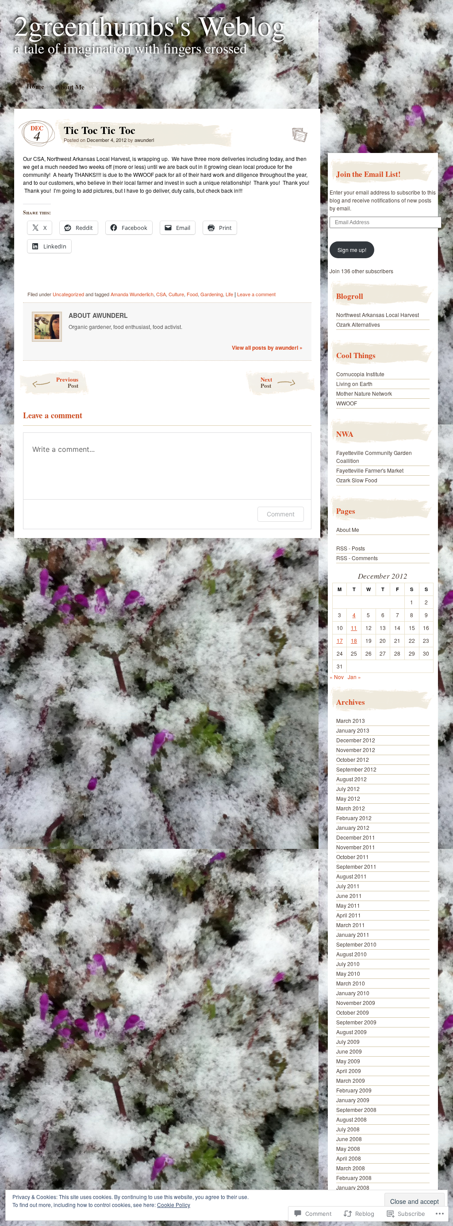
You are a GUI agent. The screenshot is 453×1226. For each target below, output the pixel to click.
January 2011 (352, 934)
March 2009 (350, 1080)
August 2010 (351, 954)
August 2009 (351, 1031)
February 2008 (354, 1177)
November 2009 (355, 1002)
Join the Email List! (368, 174)
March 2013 (350, 720)
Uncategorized (68, 294)
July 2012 (348, 788)
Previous (67, 382)
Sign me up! (352, 249)
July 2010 (348, 963)
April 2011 (348, 915)
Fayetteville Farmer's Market (369, 470)
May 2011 (348, 905)
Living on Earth (354, 383)
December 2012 (355, 740)
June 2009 (349, 1051)
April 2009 (348, 1070)
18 (354, 640)
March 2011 (350, 924)
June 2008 (349, 1138)
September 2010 (356, 944)
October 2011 (352, 856)
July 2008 (348, 1129)
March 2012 (350, 808)
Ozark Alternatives (358, 324)
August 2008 (351, 1119)
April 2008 (348, 1158)
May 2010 (348, 973)
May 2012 (348, 798)
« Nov (337, 676)
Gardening (211, 294)
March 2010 (350, 983)
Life (229, 294)
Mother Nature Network (364, 393)
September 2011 (356, 866)
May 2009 (348, 1061)
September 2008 (356, 1109)
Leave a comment (256, 294)
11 (354, 627)
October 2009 (352, 1012)
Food (192, 294)
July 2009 (348, 1041)
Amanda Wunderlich (132, 294)
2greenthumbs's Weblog (150, 24)
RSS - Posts (350, 548)
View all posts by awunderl (267, 347)
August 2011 (351, 876)
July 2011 (348, 886)
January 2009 (352, 1100)
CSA (161, 294)
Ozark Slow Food (356, 480)
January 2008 (352, 1187)
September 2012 (356, 769)
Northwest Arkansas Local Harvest (377, 314)
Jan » (354, 676)
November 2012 (355, 749)
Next (266, 382)
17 (340, 640)
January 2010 (352, 993)
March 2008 (350, 1168)
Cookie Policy (173, 1204)
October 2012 (352, 759)
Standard (297, 132)
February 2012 (354, 817)
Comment (281, 514)
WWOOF (346, 403)
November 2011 (355, 847)
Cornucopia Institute (360, 374)
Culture (176, 294)
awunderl (144, 139)
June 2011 (349, 895)
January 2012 (352, 827)
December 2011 (355, 837)
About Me (69, 86)
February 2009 (354, 1090)
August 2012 (351, 779)
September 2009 (356, 1022)
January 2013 (352, 730)
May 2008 (348, 1148)
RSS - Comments (357, 557)
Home (35, 86)
